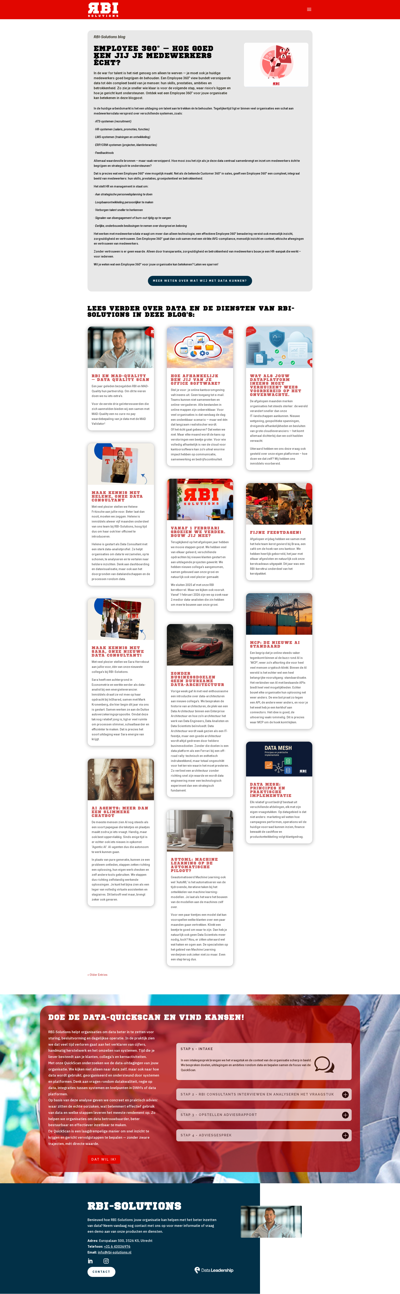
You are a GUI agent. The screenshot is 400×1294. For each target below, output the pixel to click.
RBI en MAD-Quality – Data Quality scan (121, 378)
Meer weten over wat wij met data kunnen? (200, 281)
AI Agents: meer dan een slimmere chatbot (120, 812)
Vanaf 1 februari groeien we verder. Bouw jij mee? (198, 532)
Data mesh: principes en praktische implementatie (271, 790)
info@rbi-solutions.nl (114, 1252)
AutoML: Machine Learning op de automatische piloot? (194, 865)
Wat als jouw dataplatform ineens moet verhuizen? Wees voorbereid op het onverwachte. (275, 385)
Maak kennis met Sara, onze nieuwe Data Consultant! (118, 651)
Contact (101, 1272)
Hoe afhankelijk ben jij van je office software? (195, 380)
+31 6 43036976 (117, 1246)
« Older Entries (98, 974)
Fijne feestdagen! (275, 533)
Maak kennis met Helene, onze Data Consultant (117, 496)
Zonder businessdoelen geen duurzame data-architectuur (197, 679)
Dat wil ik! (103, 1159)
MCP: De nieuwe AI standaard (275, 644)
